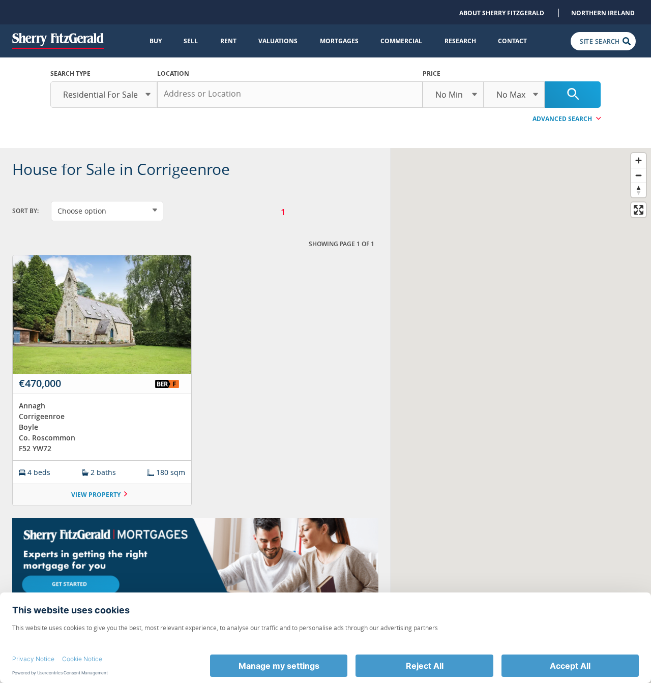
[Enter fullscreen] (638, 209)
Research (460, 41)
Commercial (401, 41)
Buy (156, 41)
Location (173, 73)
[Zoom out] (638, 175)
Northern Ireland (603, 13)
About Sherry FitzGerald (501, 13)
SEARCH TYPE (70, 73)
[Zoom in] (638, 160)
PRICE (431, 73)
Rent (228, 41)
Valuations (278, 41)
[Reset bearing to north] (638, 190)
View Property (96, 494)
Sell (191, 41)
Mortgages (339, 41)
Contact (512, 41)
